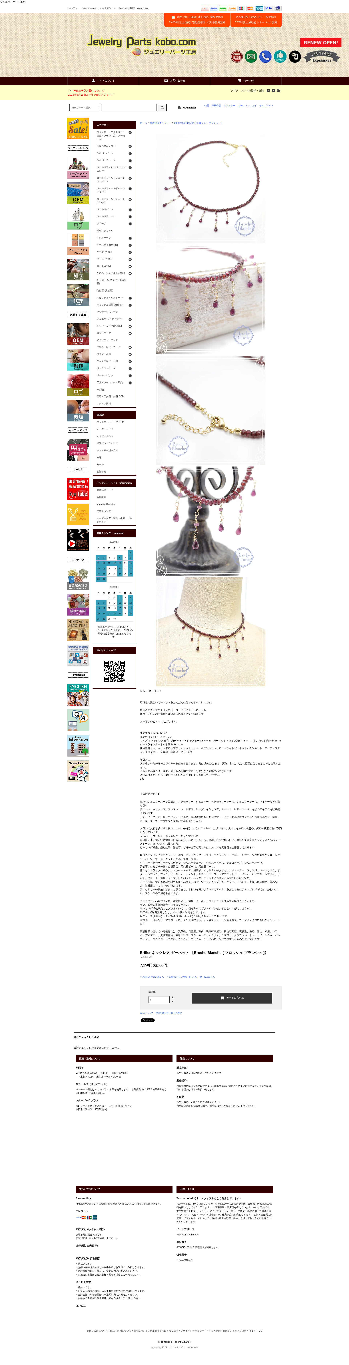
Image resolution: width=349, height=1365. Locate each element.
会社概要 (101, 497)
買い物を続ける (207, 977)
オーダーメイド (105, 429)
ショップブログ (238, 1331)
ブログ (234, 90)
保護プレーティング (107, 443)
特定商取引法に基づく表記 (169, 1013)
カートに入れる (235, 997)
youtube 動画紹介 (106, 504)
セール (100, 464)
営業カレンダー (105, 511)
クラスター (229, 105)
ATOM (259, 1331)
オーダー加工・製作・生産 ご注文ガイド (114, 520)
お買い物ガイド (105, 490)
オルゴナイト (266, 105)
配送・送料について (120, 1331)
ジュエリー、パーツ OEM (110, 422)
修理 (99, 457)
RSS (250, 1331)
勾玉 (206, 105)
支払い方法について (97, 1331)
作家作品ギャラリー (160, 123)
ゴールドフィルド (247, 105)
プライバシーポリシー (192, 1331)
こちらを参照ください (120, 1106)
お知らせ (101, 471)
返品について (146, 1013)
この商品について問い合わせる (182, 977)
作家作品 (216, 105)
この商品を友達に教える (152, 977)
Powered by (156, 1348)
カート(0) (249, 80)
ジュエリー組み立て (107, 450)
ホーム (143, 123)
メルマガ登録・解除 (252, 90)
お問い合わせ (177, 80)
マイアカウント (106, 80)
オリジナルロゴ (105, 436)
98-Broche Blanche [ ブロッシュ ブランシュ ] (198, 123)
